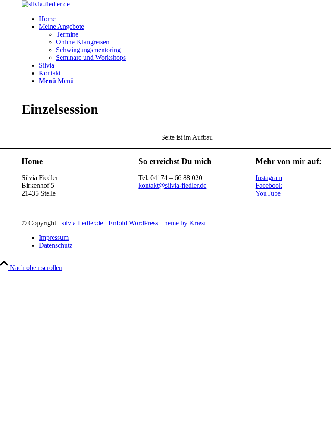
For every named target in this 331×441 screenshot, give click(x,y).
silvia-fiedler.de (82, 223)
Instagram (269, 177)
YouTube (268, 193)
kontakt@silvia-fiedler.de (172, 185)
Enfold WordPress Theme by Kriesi (157, 223)
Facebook (269, 185)
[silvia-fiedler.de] (46, 4)
